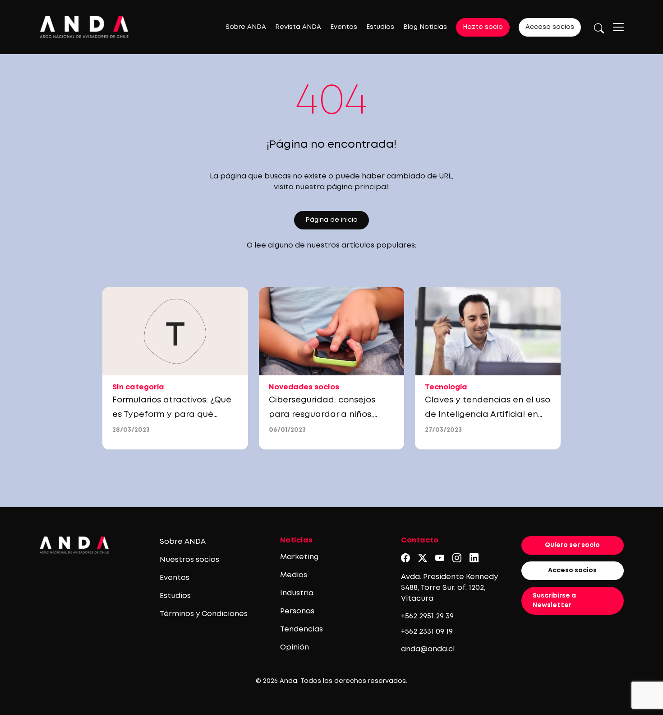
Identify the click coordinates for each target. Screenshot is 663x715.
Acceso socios (549, 27)
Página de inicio (331, 220)
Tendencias (301, 629)
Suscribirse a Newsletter (554, 600)
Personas (297, 611)
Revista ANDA (298, 27)
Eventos (343, 27)
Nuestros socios (189, 559)
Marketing (299, 557)
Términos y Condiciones (204, 614)
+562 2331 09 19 (427, 631)
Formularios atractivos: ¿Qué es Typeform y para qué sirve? (171, 415)
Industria (296, 593)
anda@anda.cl (428, 649)
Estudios (380, 27)
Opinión (294, 647)
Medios (293, 575)
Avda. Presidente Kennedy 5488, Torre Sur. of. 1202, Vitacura (449, 588)
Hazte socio (483, 27)
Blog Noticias (425, 27)
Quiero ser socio (572, 545)
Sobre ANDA (246, 27)
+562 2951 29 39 (427, 616)
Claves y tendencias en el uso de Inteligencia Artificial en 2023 (487, 415)
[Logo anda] (84, 26)
